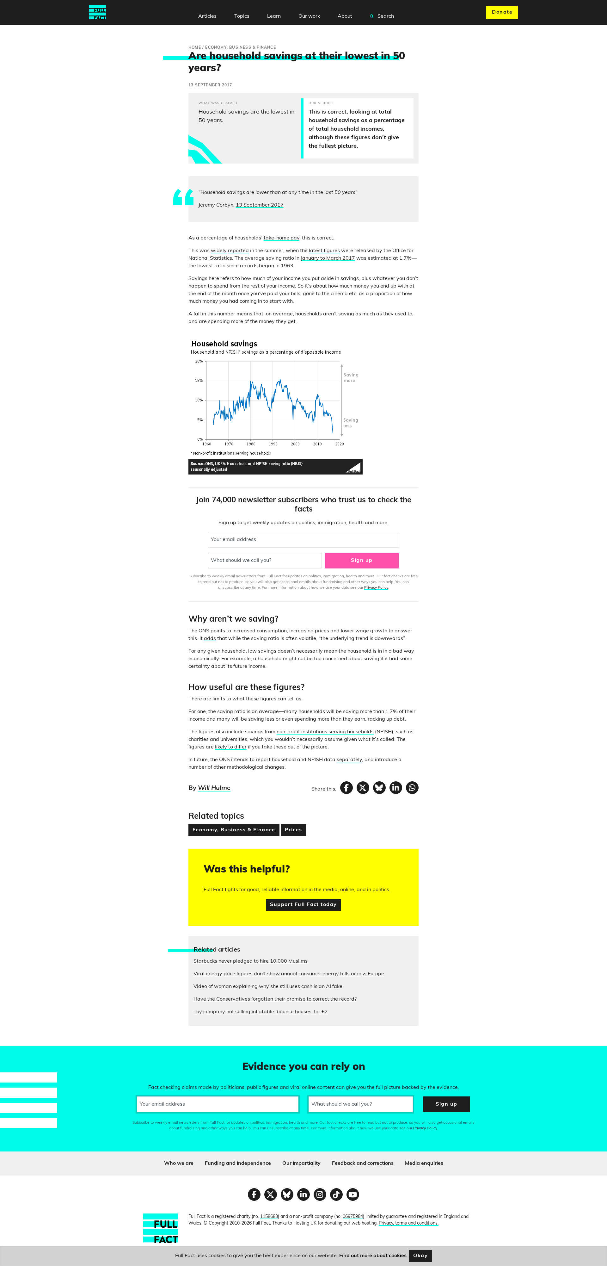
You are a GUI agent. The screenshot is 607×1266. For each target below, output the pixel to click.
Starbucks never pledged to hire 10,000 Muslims (250, 961)
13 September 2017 (260, 205)
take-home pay (281, 238)
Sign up (361, 560)
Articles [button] (207, 16)
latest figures (324, 250)
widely (219, 250)
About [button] (345, 16)
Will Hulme (214, 788)
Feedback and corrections (363, 1163)
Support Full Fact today (303, 904)
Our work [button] (309, 16)
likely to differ (231, 747)
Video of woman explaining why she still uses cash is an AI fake (267, 986)
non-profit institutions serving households (325, 732)
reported (238, 250)
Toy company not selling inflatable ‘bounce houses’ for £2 (260, 1012)
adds (210, 638)
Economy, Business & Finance (234, 830)
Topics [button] (241, 16)
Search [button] (385, 16)
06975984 (353, 1216)
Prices (293, 830)
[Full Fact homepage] (97, 12)
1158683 (269, 1216)
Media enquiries (424, 1163)
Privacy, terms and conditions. (408, 1223)
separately (349, 759)
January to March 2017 (328, 258)
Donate (502, 12)
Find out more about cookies (373, 1255)
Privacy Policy (376, 588)
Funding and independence (238, 1163)
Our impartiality (301, 1163)
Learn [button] (274, 16)
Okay (420, 1255)
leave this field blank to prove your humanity (27, 1053)
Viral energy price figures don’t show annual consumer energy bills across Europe (288, 974)
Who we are (178, 1163)
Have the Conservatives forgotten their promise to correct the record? (275, 999)
